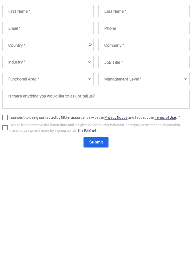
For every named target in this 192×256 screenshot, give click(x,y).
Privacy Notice (116, 117)
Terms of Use (165, 117)
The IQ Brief (86, 130)
